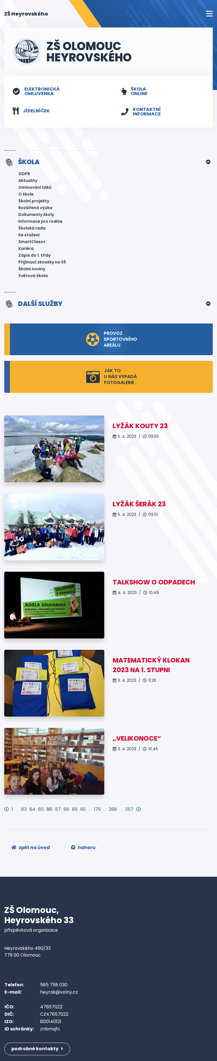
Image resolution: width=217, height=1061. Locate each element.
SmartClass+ (31, 242)
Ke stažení (29, 235)
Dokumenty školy (36, 214)
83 (24, 809)
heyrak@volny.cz (59, 992)
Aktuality (27, 180)
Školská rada (31, 228)
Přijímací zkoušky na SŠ (42, 262)
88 (66, 809)
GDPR (24, 174)
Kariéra (26, 248)
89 (74, 809)
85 (41, 809)
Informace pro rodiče (40, 221)
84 (32, 809)
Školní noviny (31, 269)
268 (113, 809)
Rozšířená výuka (35, 208)
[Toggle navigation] (209, 14)
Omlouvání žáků (34, 187)
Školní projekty (33, 201)
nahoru (86, 847)
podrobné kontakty (35, 1048)
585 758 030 (54, 984)
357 (129, 809)
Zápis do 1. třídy (34, 255)
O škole (26, 194)
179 (97, 809)
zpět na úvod (34, 847)
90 (83, 809)
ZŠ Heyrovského (26, 13)
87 (58, 809)
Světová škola (33, 275)
